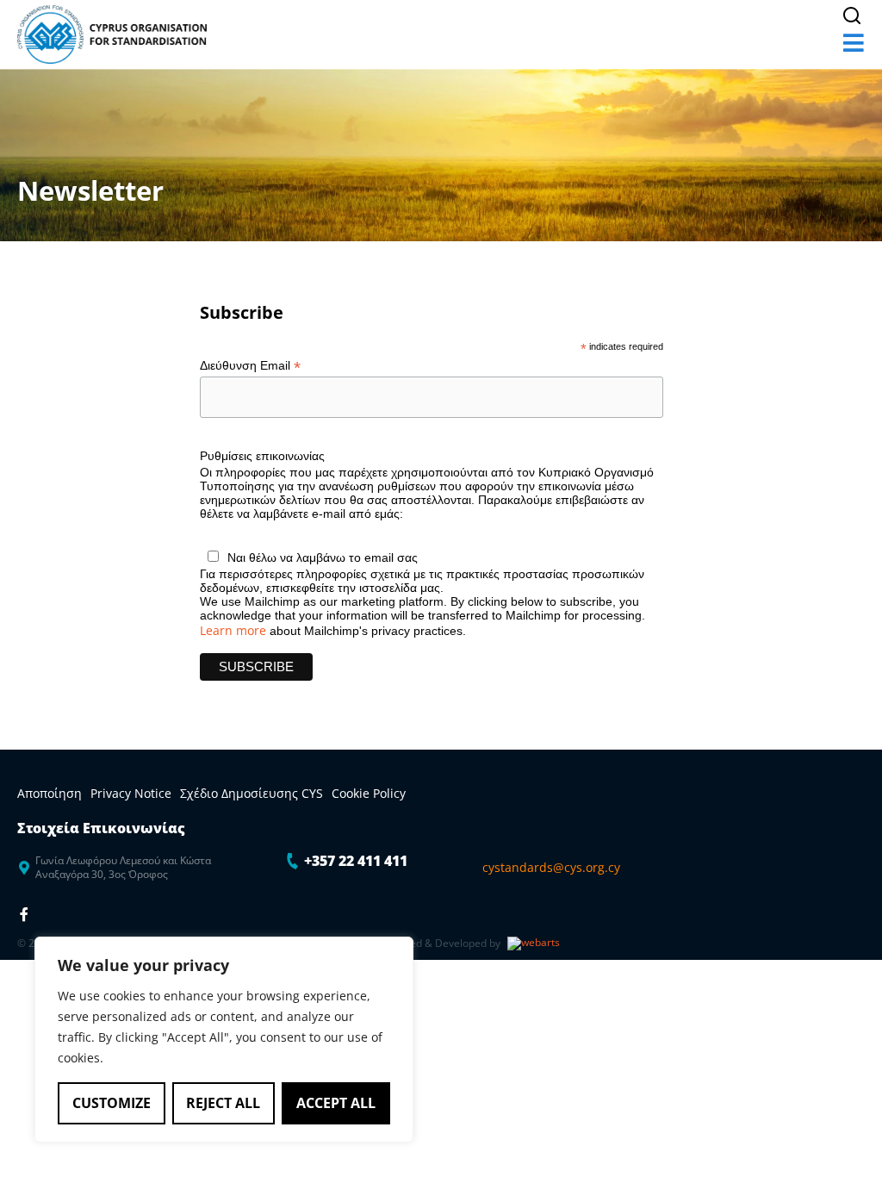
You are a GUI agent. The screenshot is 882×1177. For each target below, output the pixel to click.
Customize (111, 1102)
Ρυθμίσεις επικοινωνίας (262, 456)
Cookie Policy (369, 793)
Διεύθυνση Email (250, 366)
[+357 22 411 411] (293, 861)
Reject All (223, 1102)
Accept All (336, 1102)
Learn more (233, 630)
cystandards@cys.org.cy (551, 867)
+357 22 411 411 (355, 860)
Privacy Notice (130, 793)
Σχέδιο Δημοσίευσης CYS (251, 793)
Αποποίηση (49, 793)
